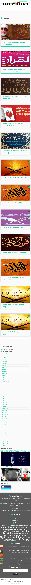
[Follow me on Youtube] (10, 349)
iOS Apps (5, 357)
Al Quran (9, 525)
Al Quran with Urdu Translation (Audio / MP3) (15, 252)
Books (26, 526)
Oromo (5, 394)
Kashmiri (5, 385)
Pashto (5, 396)
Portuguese (6, 398)
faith (21, 529)
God (14, 531)
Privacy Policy (6, 433)
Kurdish (5, 389)
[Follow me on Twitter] (3, 349)
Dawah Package (7, 430)
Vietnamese (6, 428)
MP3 (17, 535)
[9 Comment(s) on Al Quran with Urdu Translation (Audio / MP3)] (29, 238)
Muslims (10, 537)
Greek (4, 375)
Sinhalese (5, 408)
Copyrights (6, 432)
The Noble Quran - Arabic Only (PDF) (19, 554)
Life (27, 533)
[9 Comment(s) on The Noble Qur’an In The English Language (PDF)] (29, 317)
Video (24, 541)
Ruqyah (5, 404)
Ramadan (5, 435)
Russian (5, 402)
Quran (4, 539)
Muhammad (23, 535)
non (14, 537)
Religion (19, 539)
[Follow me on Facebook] (5, 349)
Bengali (5, 361)
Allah (2, 525)
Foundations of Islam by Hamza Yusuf (13, 227)
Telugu (5, 418)
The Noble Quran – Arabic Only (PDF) (12, 203)
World (27, 541)
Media (14, 535)
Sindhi (4, 406)
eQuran (5, 355)
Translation (10, 541)
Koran (13, 533)
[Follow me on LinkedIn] (13, 349)
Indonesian (6, 381)
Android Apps (6, 353)
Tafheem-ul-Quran (7, 437)
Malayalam (6, 392)
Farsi (4, 369)
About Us (5, 439)
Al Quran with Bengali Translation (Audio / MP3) (18, 501)
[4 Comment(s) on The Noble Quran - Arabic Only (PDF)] (29, 188)
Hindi (4, 379)
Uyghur (5, 426)
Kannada (5, 390)
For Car (25, 529)
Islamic (6, 533)
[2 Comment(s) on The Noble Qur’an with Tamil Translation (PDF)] (29, 163)
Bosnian (5, 363)
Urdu (4, 424)
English (5, 367)
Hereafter (19, 531)
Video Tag (5, 445)
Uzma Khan (4, 498)
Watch (14, 520)
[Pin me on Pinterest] (11, 349)
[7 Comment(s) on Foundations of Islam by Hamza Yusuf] (29, 213)
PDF (23, 537)
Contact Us (6, 441)
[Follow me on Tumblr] (8, 349)
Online (18, 537)
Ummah (17, 541)
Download (12, 527)
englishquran (16, 529)
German (5, 373)
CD (30, 526)
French (5, 371)
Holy (23, 531)
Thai (4, 420)
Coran (4, 527)
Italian (4, 383)
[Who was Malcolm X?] (15, 474)
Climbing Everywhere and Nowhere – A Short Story (14, 450)
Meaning (7, 535)
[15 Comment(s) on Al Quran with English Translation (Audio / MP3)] (29, 290)
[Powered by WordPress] (22, 581)
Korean (5, 387)
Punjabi (5, 400)
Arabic (4, 359)
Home (2, 14)
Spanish (5, 410)
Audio (21, 525)
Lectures (23, 533)
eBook (20, 528)
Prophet (28, 537)
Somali (5, 412)
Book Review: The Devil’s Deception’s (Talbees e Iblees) (15, 451)
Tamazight (5, 414)
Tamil (4, 416)
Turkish (5, 422)
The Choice (13, 581)
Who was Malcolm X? (6, 466)
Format (4, 531)
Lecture (18, 533)
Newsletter (6, 443)
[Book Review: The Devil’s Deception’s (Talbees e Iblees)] (15, 459)
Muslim (3, 537)
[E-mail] (1, 349)
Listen (14, 517)
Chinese (5, 365)
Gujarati (5, 377)
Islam (27, 531)
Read (15, 518)
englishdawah (7, 529)
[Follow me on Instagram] (6, 349)
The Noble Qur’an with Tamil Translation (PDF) (15, 178)
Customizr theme (19, 583)
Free (9, 531)
